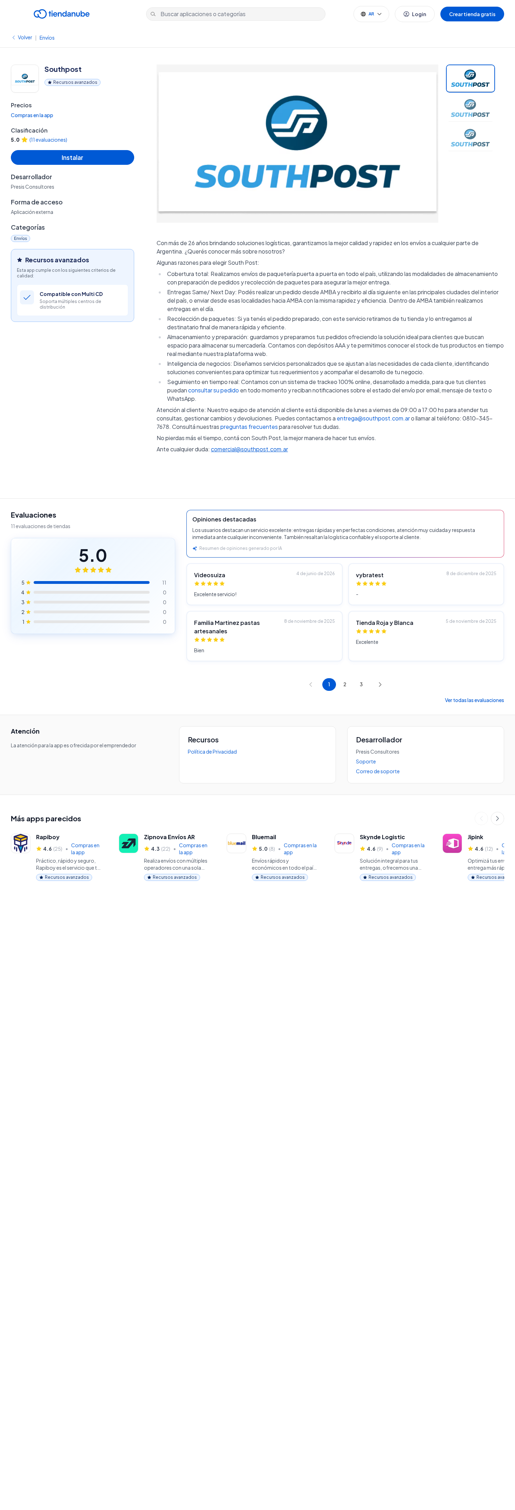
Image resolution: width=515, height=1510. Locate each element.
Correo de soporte (378, 771)
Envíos (47, 37)
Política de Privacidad (212, 751)
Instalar (72, 157)
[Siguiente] (497, 818)
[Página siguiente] (380, 684)
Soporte (366, 761)
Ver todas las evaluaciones (474, 700)
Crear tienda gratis (472, 14)
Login (419, 14)
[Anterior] (481, 818)
